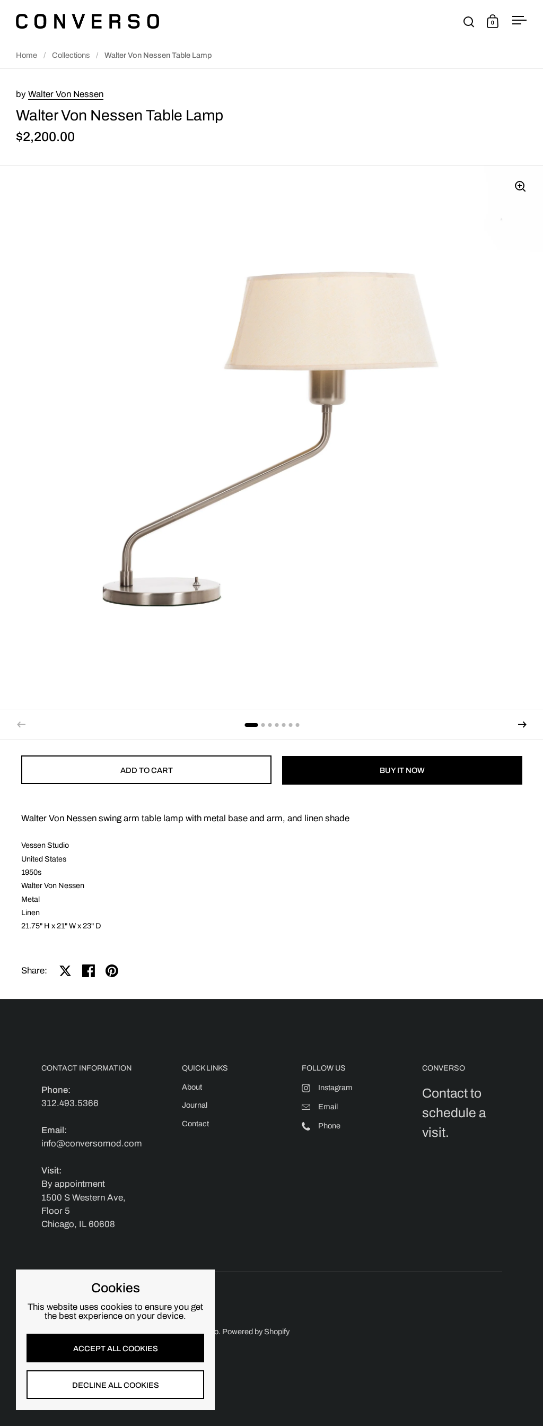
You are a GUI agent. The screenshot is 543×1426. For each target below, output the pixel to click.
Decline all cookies (115, 1385)
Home (26, 55)
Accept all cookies (115, 1348)
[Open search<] (469, 21)
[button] (522, 724)
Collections (71, 55)
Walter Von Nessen (65, 94)
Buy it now (402, 770)
